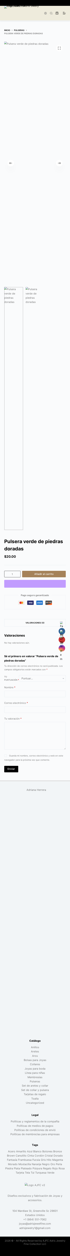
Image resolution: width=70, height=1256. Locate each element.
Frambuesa (25, 1159)
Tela (27, 1172)
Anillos (35, 1047)
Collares (35, 1064)
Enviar (11, 768)
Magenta (57, 1159)
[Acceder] (45, 13)
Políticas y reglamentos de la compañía (35, 1121)
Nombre (9, 687)
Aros (35, 1055)
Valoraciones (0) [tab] (35, 623)
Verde (50, 1172)
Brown (11, 1155)
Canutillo (21, 1155)
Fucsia (36, 1159)
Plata (17, 1168)
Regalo (47, 1168)
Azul (29, 1151)
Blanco (37, 1151)
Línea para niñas (35, 1072)
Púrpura (37, 1168)
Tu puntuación (11, 678)
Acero (11, 1151)
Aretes (35, 1051)
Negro (46, 1164)
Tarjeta (20, 1172)
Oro (52, 1164)
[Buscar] (51, 13)
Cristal (49, 1155)
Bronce (57, 1151)
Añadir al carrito (44, 574)
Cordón (39, 1155)
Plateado (26, 1168)
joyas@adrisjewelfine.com (35, 1223)
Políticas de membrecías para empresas (35, 1134)
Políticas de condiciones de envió (35, 1130)
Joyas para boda (35, 1068)
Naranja (36, 1164)
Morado (13, 1164)
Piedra (9, 1168)
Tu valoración (13, 718)
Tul (32, 1172)
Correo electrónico (16, 702)
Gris (43, 1159)
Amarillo (21, 1151)
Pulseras (35, 1081)
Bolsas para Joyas (35, 1060)
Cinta (30, 1155)
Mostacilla (24, 1164)
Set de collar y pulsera (35, 1090)
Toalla (35, 1098)
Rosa (62, 1168)
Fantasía (12, 1159)
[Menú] (64, 13)
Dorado (58, 1155)
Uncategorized (35, 1102)
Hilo (49, 1159)
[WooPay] (35, 584)
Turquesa (40, 1172)
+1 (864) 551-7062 (35, 1219)
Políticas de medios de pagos (35, 1125)
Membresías (35, 1077)
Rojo (55, 1168)
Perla (59, 1164)
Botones (47, 1151)
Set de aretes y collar (35, 1085)
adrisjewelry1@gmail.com (34, 1228)
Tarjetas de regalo (35, 1094)
